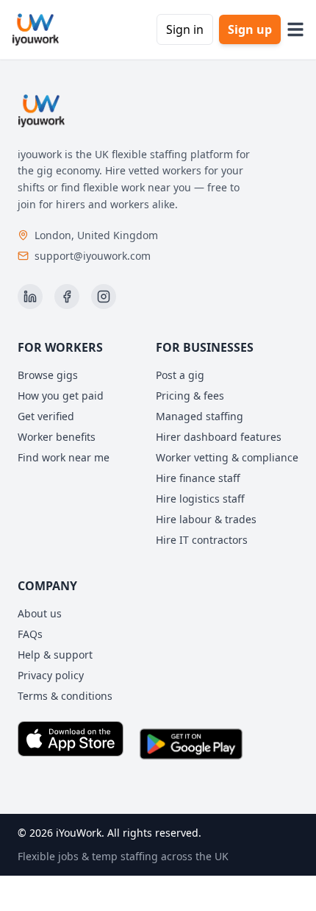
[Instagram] (103, 296)
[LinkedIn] (30, 296)
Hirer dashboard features (218, 437)
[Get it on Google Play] (191, 744)
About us (40, 613)
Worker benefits (57, 437)
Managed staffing (199, 416)
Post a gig (180, 375)
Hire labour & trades (206, 519)
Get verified (46, 416)
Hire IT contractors (202, 540)
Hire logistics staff (200, 499)
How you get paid (61, 396)
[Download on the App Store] (70, 744)
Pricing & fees (190, 396)
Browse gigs (48, 375)
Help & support (55, 655)
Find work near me (63, 457)
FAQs (30, 634)
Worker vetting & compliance (227, 457)
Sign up (250, 29)
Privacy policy (51, 675)
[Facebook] (66, 296)
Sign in (185, 29)
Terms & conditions (65, 696)
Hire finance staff (198, 478)
